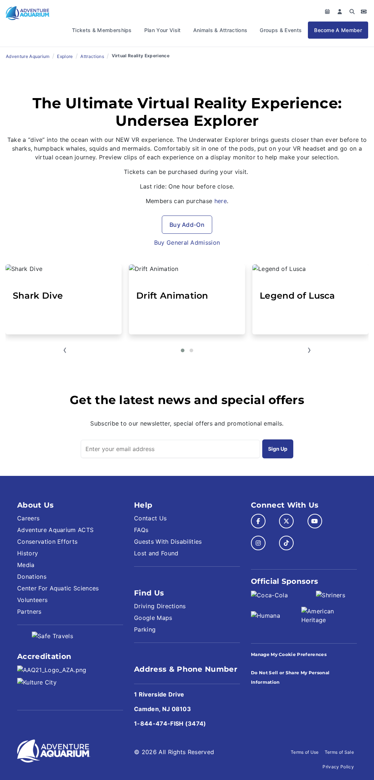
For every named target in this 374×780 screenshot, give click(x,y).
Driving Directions (160, 606)
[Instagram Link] (258, 543)
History (27, 553)
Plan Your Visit (162, 30)
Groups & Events (281, 30)
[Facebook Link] (258, 521)
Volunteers (32, 600)
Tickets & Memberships (102, 30)
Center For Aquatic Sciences (58, 588)
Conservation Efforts (47, 541)
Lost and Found (156, 553)
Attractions (92, 56)
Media (26, 564)
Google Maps (153, 617)
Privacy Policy (338, 766)
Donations (31, 576)
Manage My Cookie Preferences (289, 654)
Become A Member (338, 30)
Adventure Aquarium (28, 56)
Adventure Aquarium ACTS (55, 529)
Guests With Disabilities (168, 541)
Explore (65, 56)
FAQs (141, 529)
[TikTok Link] (286, 543)
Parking (145, 629)
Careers (28, 518)
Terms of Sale (339, 752)
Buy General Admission (187, 242)
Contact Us (150, 518)
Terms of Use (305, 752)
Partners (29, 611)
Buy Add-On (187, 224)
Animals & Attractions (220, 30)
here (220, 201)
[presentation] (65, 350)
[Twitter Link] (286, 521)
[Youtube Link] (315, 521)
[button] (182, 350)
